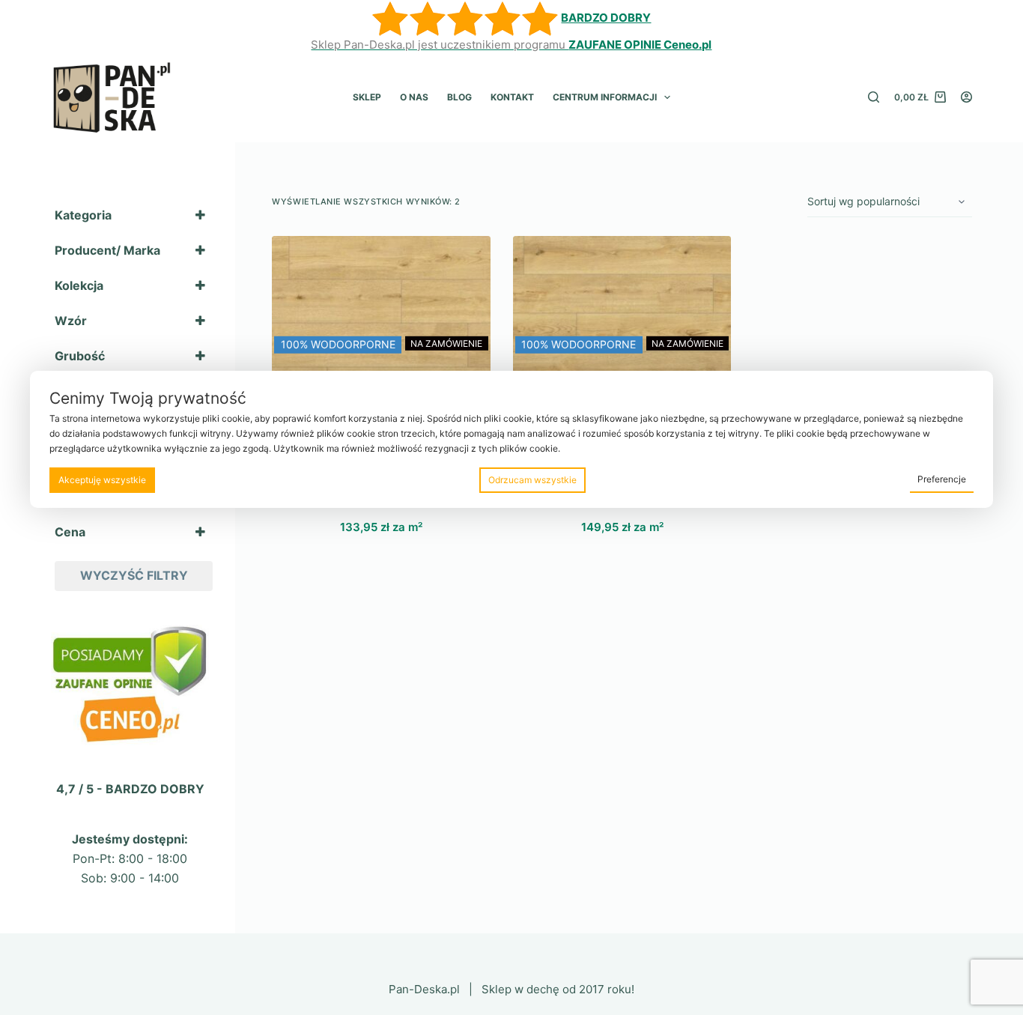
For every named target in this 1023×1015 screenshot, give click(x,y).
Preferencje (941, 479)
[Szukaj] (873, 97)
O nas (414, 97)
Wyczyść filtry (134, 575)
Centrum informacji (605, 97)
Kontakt (512, 97)
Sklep (367, 97)
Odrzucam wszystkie (532, 479)
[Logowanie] (966, 97)
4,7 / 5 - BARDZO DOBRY (130, 788)
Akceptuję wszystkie (102, 479)
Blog (459, 97)
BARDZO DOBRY (606, 17)
